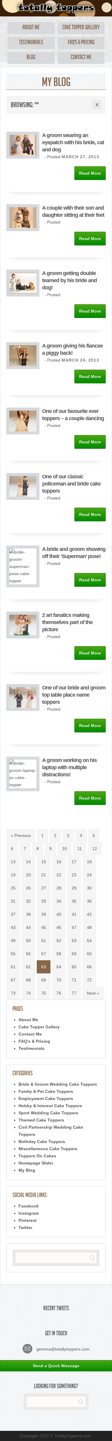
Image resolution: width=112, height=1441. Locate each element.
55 (13, 953)
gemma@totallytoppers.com (62, 1349)
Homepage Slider (36, 1163)
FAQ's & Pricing (81, 43)
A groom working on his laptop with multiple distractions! (69, 767)
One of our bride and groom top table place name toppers (73, 695)
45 (43, 927)
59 (74, 953)
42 (89, 914)
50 (28, 940)
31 (13, 901)
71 (74, 980)
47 (74, 927)
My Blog (27, 1170)
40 (58, 914)
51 (43, 940)
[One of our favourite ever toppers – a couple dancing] (22, 433)
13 (13, 861)
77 (74, 993)
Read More (90, 173)
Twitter (25, 1227)
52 (58, 940)
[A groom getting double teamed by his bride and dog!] (22, 295)
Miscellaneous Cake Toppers (48, 1148)
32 (28, 901)
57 (43, 953)
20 (28, 874)
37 (13, 914)
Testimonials (31, 43)
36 (89, 901)
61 (13, 966)
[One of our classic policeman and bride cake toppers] (22, 498)
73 (13, 993)
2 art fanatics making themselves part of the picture (67, 622)
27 (43, 888)
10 (64, 848)
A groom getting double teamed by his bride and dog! (69, 280)
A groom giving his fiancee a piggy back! (72, 349)
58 (58, 953)
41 (74, 914)
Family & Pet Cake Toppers (46, 1091)
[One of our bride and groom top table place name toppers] (22, 709)
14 (28, 861)
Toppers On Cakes (37, 1155)
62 (28, 966)
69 (43, 980)
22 (58, 874)
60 (89, 953)
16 (58, 861)
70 (58, 980)
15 (43, 861)
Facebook (29, 1206)
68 (28, 980)
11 (79, 848)
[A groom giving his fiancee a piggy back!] (22, 367)
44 (28, 927)
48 (89, 927)
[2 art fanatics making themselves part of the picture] (22, 637)
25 (13, 888)
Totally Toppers (56, 8)
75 (43, 993)
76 (58, 993)
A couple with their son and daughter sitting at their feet (73, 211)
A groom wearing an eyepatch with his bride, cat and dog (73, 142)
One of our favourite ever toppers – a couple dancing (73, 414)
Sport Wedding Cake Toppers (48, 1112)
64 (58, 966)
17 (74, 861)
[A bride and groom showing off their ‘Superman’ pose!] (22, 580)
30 (89, 888)
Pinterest (28, 1220)
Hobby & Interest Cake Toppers (50, 1105)
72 (89, 980)
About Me (30, 28)
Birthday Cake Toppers (42, 1141)
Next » (93, 993)
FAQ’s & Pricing (34, 1041)
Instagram (29, 1213)
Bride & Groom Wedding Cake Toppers (58, 1084)
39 (43, 914)
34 (58, 901)
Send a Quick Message (56, 1365)
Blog (31, 58)
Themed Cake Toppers (41, 1120)
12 (94, 848)
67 (13, 980)
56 (28, 953)
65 (74, 966)
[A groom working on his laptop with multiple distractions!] (22, 784)
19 (13, 874)
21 (43, 874)
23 (74, 874)
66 (89, 966)
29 (74, 888)
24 (89, 874)
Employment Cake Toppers (46, 1098)
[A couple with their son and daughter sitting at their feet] (22, 229)
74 (28, 993)
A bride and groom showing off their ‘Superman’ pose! (73, 552)
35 (74, 901)
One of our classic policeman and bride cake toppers (71, 484)
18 (89, 861)
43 (13, 927)
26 (28, 888)
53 (74, 940)
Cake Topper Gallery (80, 28)
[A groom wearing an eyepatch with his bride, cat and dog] (22, 157)
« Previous (21, 835)
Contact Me (81, 58)
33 (43, 901)
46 (58, 927)
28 (58, 888)
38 (28, 914)
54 (89, 940)
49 (13, 940)
